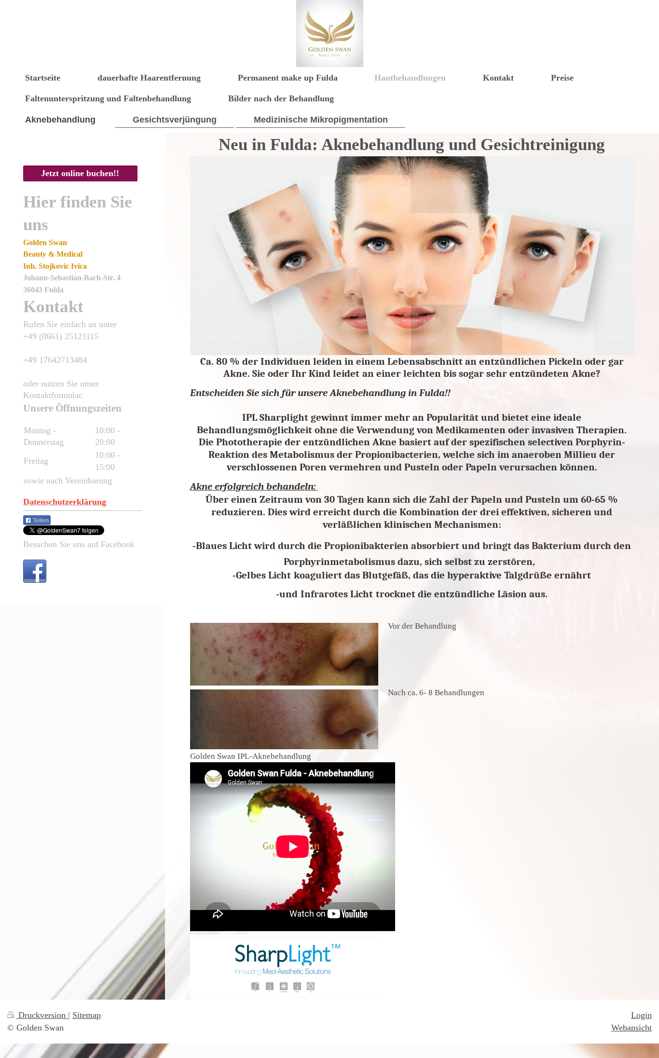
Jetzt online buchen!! (80, 173)
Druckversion (42, 1015)
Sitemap (86, 1015)
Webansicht (631, 1027)
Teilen (40, 520)
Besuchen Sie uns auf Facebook (79, 544)
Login (641, 1015)
